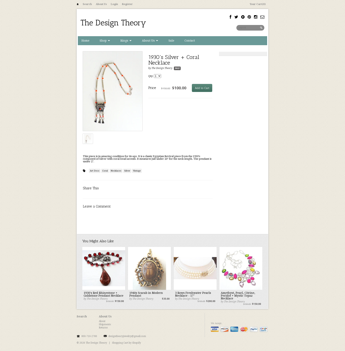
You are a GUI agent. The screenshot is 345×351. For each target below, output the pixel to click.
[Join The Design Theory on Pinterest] (249, 17)
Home (78, 5)
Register (127, 4)
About (102, 321)
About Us (101, 4)
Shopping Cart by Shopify (126, 342)
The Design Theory (113, 22)
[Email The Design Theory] (262, 17)
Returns (103, 327)
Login (114, 4)
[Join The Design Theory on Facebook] (230, 17)
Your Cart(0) (258, 4)
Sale (171, 40)
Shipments (105, 324)
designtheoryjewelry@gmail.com (127, 336)
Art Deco (94, 171)
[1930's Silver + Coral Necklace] (112, 91)
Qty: (151, 76)
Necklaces (116, 171)
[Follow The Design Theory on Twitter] (236, 17)
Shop (103, 40)
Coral (105, 171)
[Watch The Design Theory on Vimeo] (243, 17)
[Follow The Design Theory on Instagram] (255, 17)
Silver (127, 171)
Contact (189, 40)
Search (87, 4)
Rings (124, 40)
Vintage (137, 171)
